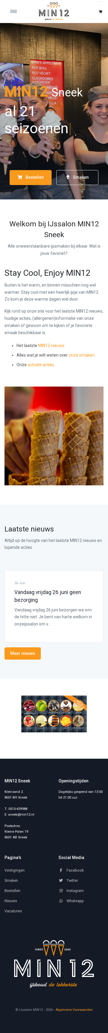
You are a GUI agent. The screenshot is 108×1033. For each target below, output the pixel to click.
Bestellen (34, 177)
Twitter (72, 880)
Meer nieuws (22, 653)
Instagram (75, 891)
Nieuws (10, 901)
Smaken (80, 177)
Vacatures (13, 911)
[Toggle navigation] (16, 11)
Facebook (75, 870)
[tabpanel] (54, 714)
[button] (100, 11)
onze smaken (81, 355)
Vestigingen (14, 870)
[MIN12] (54, 964)
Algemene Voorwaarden (74, 1010)
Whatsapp (75, 901)
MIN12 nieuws (51, 345)
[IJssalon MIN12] (54, 11)
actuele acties (41, 364)
